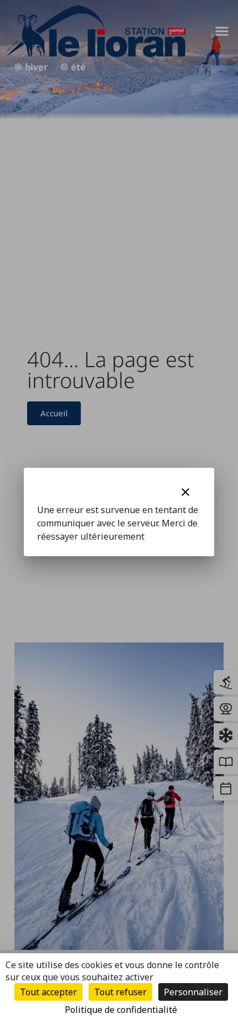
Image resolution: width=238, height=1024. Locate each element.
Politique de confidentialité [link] (121, 1010)
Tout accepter (48, 992)
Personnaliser (193, 992)
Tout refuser (120, 992)
